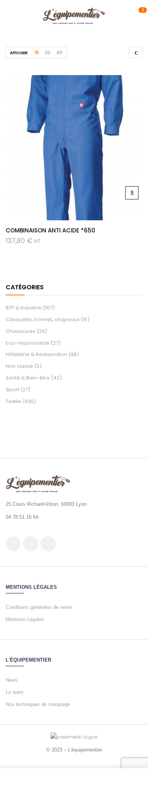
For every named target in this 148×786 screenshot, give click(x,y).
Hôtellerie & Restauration (36, 354)
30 (47, 52)
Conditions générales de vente (39, 607)
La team (15, 692)
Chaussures (20, 331)
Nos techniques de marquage (38, 704)
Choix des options (132, 192)
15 (37, 52)
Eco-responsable (27, 343)
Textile (13, 401)
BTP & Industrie (24, 307)
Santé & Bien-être (28, 377)
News (12, 680)
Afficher (19, 53)
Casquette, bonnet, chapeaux (42, 319)
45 (59, 52)
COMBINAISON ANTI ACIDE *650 (50, 230)
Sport (12, 389)
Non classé (19, 366)
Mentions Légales (25, 619)
